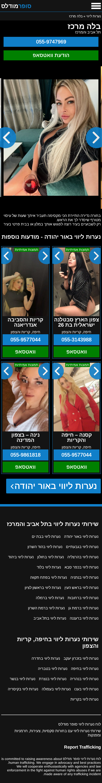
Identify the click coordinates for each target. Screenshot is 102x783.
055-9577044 (25, 340)
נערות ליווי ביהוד (21, 557)
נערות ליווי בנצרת (52, 679)
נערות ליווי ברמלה (50, 598)
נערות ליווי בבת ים (46, 537)
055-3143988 (76, 340)
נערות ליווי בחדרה (46, 658)
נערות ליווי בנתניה (84, 577)
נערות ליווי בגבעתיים (82, 547)
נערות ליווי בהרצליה (82, 557)
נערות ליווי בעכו (86, 689)
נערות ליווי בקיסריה (23, 689)
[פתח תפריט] (96, 6)
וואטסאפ (76, 352)
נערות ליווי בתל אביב (49, 618)
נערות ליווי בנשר (22, 679)
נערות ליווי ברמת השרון (46, 608)
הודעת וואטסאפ (51, 55)
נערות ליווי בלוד (49, 567)
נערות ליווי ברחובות (83, 598)
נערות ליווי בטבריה (52, 669)
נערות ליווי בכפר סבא (81, 567)
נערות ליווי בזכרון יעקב (81, 658)
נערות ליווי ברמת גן (83, 608)
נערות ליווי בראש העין (81, 588)
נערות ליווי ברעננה (84, 618)
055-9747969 (51, 42)
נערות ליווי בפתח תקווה (48, 577)
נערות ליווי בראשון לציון (43, 588)
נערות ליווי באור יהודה (55, 486)
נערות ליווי (93, 16)
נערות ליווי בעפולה (56, 689)
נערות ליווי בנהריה (84, 679)
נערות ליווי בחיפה (84, 669)
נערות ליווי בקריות (84, 699)
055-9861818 (25, 455)
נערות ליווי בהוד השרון (45, 547)
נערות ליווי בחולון (50, 557)
